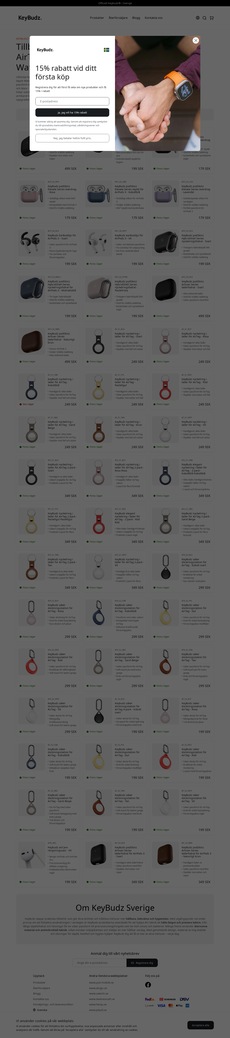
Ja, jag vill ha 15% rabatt (72, 112)
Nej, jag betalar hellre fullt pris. (72, 138)
